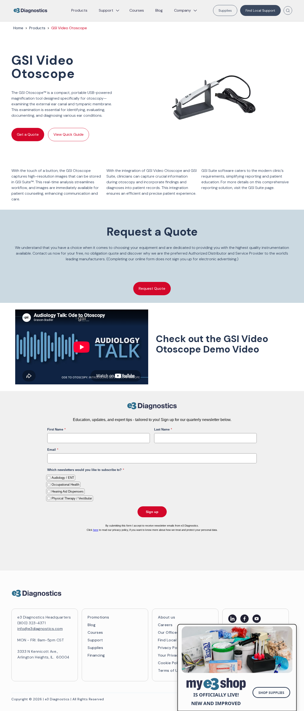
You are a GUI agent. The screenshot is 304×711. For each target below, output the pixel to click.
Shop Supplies (271, 692)
